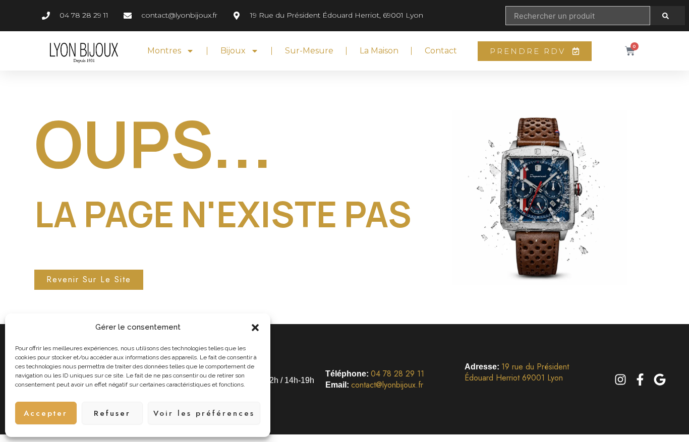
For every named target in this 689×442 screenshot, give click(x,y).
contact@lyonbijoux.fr (387, 385)
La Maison (379, 50)
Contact (441, 50)
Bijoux (233, 50)
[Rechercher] (667, 15)
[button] (255, 328)
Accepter (46, 413)
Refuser (112, 413)
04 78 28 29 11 (397, 374)
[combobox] (577, 15)
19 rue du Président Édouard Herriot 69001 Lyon (517, 372)
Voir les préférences (204, 413)
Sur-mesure (309, 50)
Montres (164, 50)
